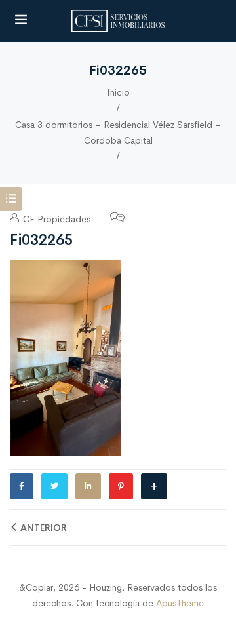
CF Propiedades (55, 219)
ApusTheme (180, 603)
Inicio (118, 92)
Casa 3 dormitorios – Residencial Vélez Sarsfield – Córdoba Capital (118, 132)
